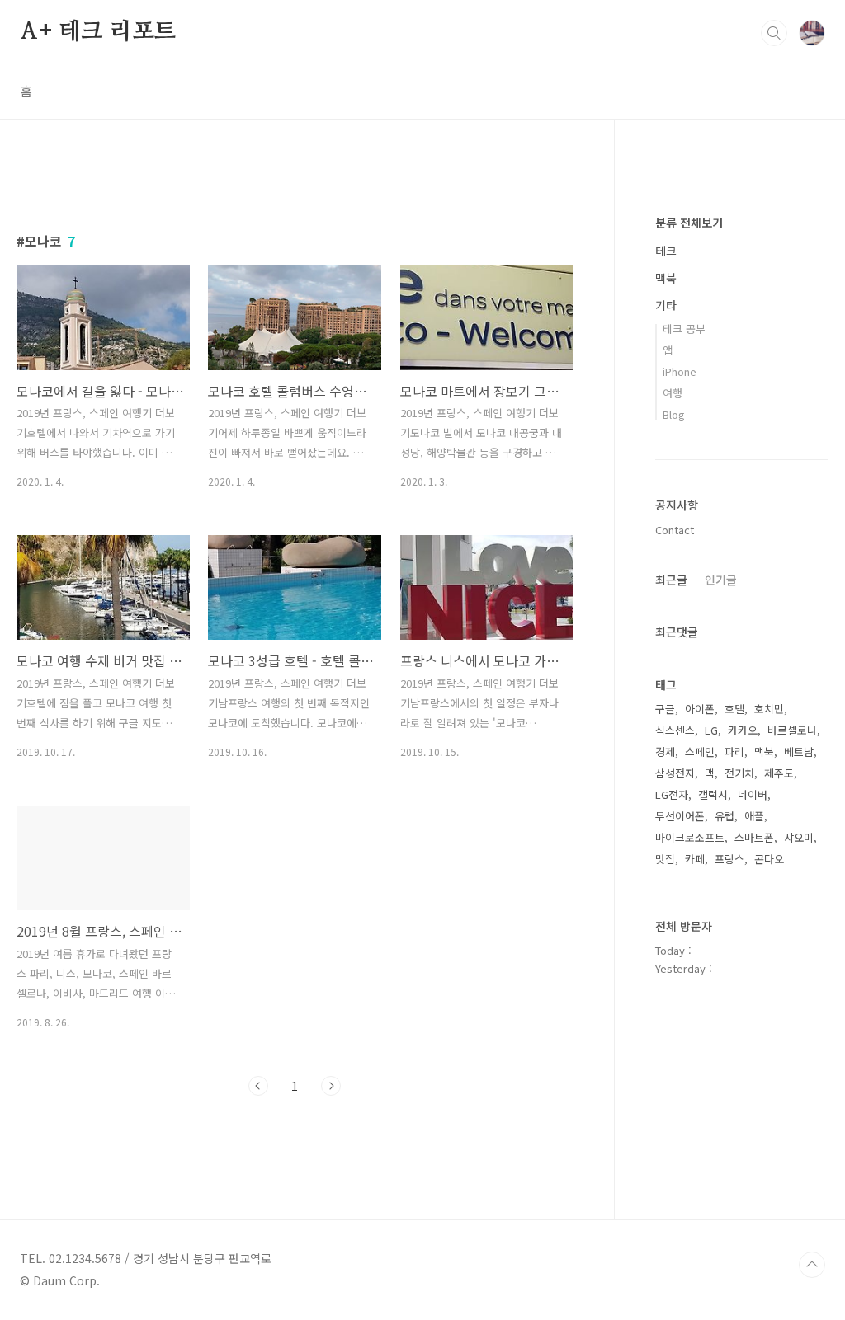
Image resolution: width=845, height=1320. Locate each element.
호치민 (769, 708)
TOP (812, 1265)
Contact (674, 530)
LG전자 (671, 794)
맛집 (665, 859)
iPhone (679, 371)
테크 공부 (684, 328)
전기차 (739, 773)
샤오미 (799, 837)
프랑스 (729, 859)
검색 (774, 33)
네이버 (752, 794)
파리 (734, 751)
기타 (666, 305)
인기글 (721, 579)
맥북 (666, 278)
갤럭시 (713, 794)
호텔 (734, 708)
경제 (665, 751)
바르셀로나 (792, 730)
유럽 (724, 816)
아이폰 (700, 708)
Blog (674, 414)
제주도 (779, 773)
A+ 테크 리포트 (98, 32)
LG (711, 730)
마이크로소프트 (690, 837)
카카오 (743, 730)
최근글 (671, 579)
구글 (665, 708)
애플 (754, 816)
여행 (672, 393)
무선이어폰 (680, 816)
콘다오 (769, 859)
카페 (695, 859)
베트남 (799, 751)
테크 (666, 250)
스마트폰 (754, 837)
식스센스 (675, 730)
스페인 (700, 751)
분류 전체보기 (689, 222)
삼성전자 (675, 773)
